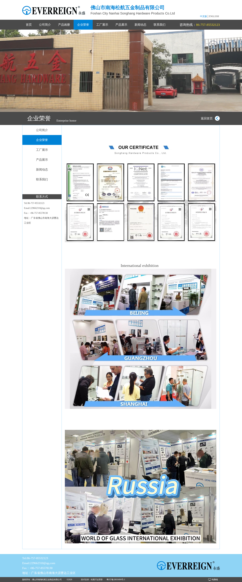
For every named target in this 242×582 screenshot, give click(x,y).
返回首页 (207, 118)
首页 (29, 24)
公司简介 (45, 24)
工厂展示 (102, 24)
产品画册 (64, 24)
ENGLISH (214, 16)
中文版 (203, 16)
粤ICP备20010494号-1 (116, 579)
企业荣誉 (83, 24)
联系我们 (159, 24)
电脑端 (215, 579)
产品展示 (121, 24)
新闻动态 (140, 24)
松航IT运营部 (97, 579)
